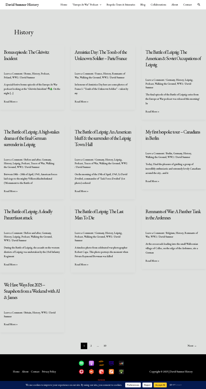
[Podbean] (123, 371)
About (174, 4)
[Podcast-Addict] (113, 371)
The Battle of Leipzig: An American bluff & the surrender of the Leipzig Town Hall (103, 138)
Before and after (32, 159)
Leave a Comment (13, 73)
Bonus (27, 73)
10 (104, 345)
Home (64, 4)
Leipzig (188, 80)
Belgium (170, 233)
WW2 (15, 77)
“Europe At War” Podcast (85, 4)
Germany (170, 80)
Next (192, 345)
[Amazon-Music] (113, 363)
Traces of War (38, 163)
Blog (142, 4)
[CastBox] (93, 371)
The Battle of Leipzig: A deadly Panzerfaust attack (28, 214)
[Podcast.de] (103, 363)
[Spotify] (83, 363)
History (36, 73)
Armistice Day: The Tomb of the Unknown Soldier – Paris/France (101, 55)
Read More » (11, 102)
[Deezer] (123, 363)
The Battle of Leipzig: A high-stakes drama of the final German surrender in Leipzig (31, 138)
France (98, 73)
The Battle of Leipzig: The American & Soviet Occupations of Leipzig (173, 58)
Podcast (45, 73)
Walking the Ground (90, 77)
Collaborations (158, 4)
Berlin (169, 153)
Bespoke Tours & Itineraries (121, 4)
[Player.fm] (83, 371)
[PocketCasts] (103, 371)
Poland (7, 77)
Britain (27, 312)
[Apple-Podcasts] (93, 363)
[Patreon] (103, 380)
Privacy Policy (49, 371)
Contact (187, 4)
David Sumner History (22, 4)
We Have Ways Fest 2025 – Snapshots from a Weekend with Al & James (32, 291)
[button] (99, 5)
